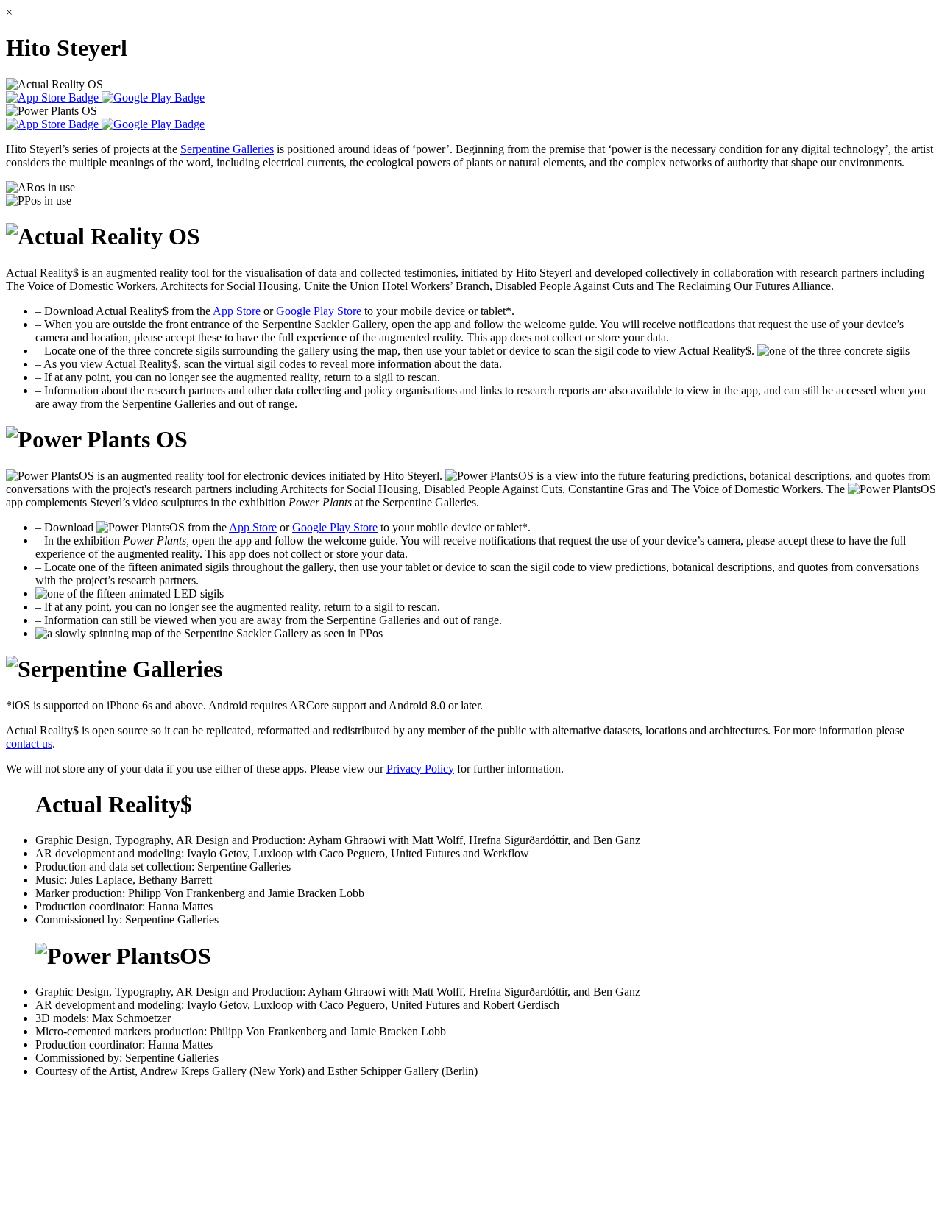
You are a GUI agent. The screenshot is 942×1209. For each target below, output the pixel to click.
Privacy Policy (420, 768)
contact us (29, 743)
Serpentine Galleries (227, 149)
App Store (237, 311)
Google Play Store (318, 311)
